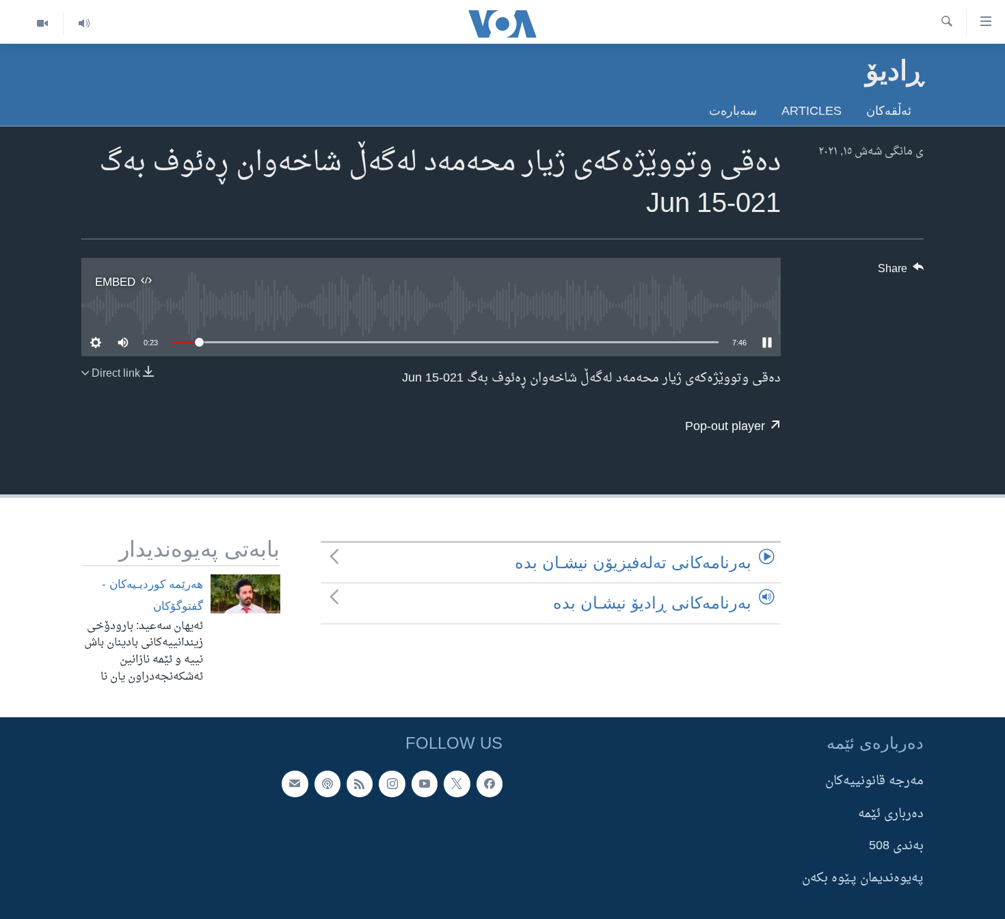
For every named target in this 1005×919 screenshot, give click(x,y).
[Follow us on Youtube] (425, 784)
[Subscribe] (295, 784)
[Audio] (84, 23)
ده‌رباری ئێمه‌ (891, 813)
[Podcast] (327, 784)
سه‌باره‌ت (733, 110)
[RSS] (360, 784)
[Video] (42, 23)
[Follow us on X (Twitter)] (457, 784)
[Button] (901, 272)
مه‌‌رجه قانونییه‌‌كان (874, 781)
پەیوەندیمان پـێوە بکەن (863, 878)
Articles (811, 110)
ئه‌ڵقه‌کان (888, 110)
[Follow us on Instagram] (392, 784)
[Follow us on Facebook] (489, 784)
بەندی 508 (896, 846)
